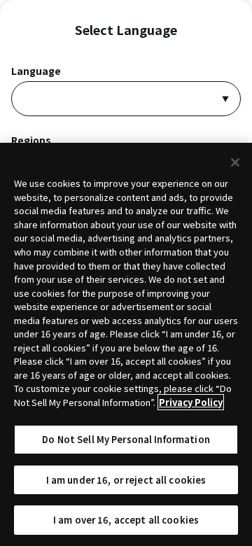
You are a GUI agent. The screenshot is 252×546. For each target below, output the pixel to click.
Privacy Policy (191, 402)
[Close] (235, 162)
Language (36, 71)
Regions (31, 140)
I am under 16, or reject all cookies (126, 479)
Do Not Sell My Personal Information (126, 439)
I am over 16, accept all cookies (126, 519)
